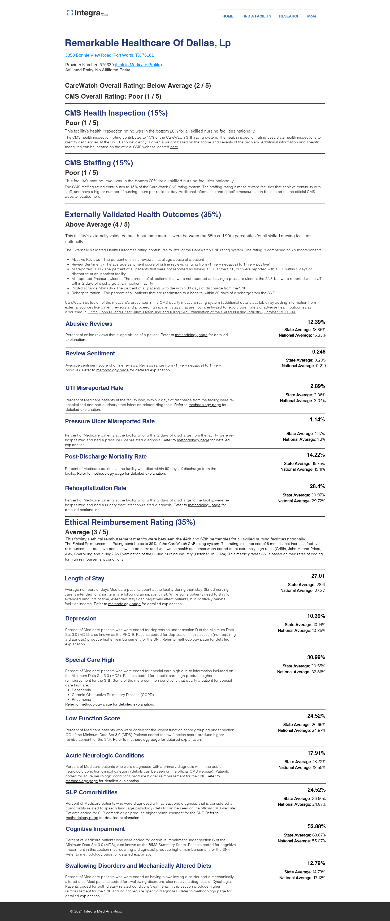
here (174, 146)
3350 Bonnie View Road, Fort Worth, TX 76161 (109, 55)
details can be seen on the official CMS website (172, 771)
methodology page (191, 334)
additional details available (244, 302)
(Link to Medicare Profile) (138, 65)
